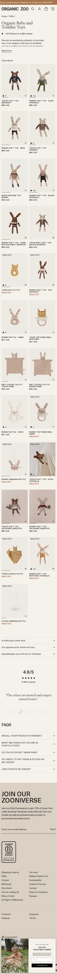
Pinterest (6, 918)
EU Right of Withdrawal (12, 899)
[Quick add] (26, 96)
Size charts (7, 887)
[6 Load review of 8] (37, 712)
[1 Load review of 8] (8, 712)
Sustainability (35, 880)
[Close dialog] (54, 940)
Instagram (34, 914)
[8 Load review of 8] (48, 712)
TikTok (32, 918)
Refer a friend (8, 895)
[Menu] (52, 9)
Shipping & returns (10, 872)
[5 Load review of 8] (31, 712)
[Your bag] (46, 9)
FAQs (4, 876)
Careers (33, 887)
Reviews (33, 895)
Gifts (11, 16)
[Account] (39, 9)
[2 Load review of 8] (14, 712)
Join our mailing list (10, 891)
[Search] (33, 9)
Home (4, 16)
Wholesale (6, 883)
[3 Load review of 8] (20, 712)
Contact (5, 880)
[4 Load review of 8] (26, 712)
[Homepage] (15, 9)
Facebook (6, 914)
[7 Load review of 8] (43, 712)
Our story (33, 872)
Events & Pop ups (37, 883)
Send (52, 829)
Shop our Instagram (38, 891)
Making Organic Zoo (38, 876)
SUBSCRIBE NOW (42, 965)
